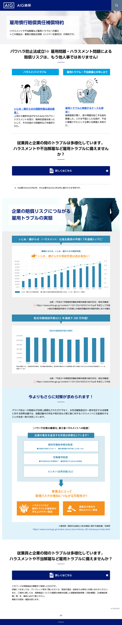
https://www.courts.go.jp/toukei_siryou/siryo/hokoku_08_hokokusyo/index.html (71, 529)
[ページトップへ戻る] (61, 615)
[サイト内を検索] (116, 5)
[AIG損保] (17, 5)
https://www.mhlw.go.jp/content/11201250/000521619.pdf (66, 305)
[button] (61, 171)
